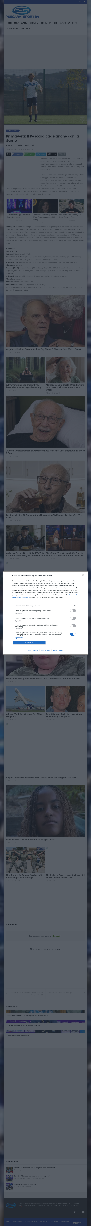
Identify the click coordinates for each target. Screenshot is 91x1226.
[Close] (84, 576)
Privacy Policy (58, 650)
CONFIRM (29, 642)
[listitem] (45, 606)
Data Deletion (33, 650)
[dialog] (45, 613)
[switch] (73, 610)
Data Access (45, 650)
